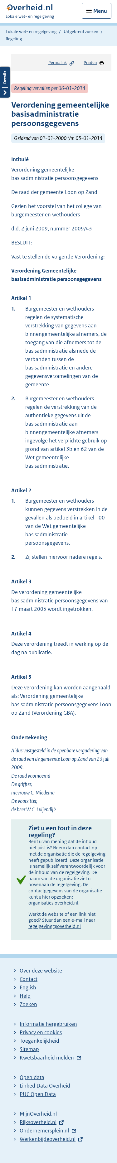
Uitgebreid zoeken (81, 31)
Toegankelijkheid (39, 1040)
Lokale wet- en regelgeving (31, 31)
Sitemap (29, 1049)
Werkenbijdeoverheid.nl (48, 1139)
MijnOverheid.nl (38, 1113)
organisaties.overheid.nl (53, 903)
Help (25, 995)
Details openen (5, 82)
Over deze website (41, 970)
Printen (90, 62)
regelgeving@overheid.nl (54, 926)
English (28, 987)
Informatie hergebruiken (48, 1024)
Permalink (57, 62)
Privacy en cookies (41, 1032)
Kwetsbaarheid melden (47, 1057)
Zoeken (28, 1004)
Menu (100, 10)
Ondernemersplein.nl (44, 1130)
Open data (32, 1077)
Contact (28, 979)
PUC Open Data (38, 1094)
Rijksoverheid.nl (38, 1122)
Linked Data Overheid (45, 1085)
